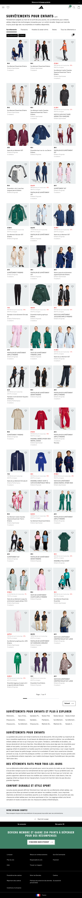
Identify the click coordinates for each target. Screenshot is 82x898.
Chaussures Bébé (10, 724)
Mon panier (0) (59, 824)
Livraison (9, 854)
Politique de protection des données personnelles (41, 881)
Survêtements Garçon (58, 720)
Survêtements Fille (70, 720)
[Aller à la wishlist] (8, 7)
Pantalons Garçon (21, 720)
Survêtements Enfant (23, 724)
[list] (41, 30)
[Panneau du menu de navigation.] (3, 7)
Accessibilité (57, 880)
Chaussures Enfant (10, 720)
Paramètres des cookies (14, 875)
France (44, 895)
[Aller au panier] (78, 7)
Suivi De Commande (59, 854)
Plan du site (10, 860)
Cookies (55, 875)
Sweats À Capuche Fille (70, 724)
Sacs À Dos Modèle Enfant (23, 716)
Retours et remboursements (38, 854)
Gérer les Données (35, 875)
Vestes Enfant (70, 716)
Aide (8, 865)
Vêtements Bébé (10, 716)
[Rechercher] (74, 7)
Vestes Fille (46, 716)
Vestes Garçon (59, 716)
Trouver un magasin (36, 865)
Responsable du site (36, 860)
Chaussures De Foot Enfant (34, 724)
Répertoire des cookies (14, 880)
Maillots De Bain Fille (58, 724)
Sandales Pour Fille (35, 716)
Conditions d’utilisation (14, 888)
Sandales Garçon (33, 720)
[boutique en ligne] (41, 8)
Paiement (56, 860)
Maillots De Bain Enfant (46, 724)
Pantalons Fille (45, 720)
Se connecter (22, 824)
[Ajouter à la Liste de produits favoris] (25, 43)
